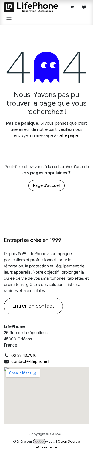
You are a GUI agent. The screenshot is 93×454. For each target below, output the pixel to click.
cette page (67, 135)
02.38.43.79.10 (24, 355)
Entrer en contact (33, 306)
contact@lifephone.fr (31, 361)
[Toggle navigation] (9, 17)
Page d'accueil (46, 185)
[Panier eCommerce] (71, 7)
